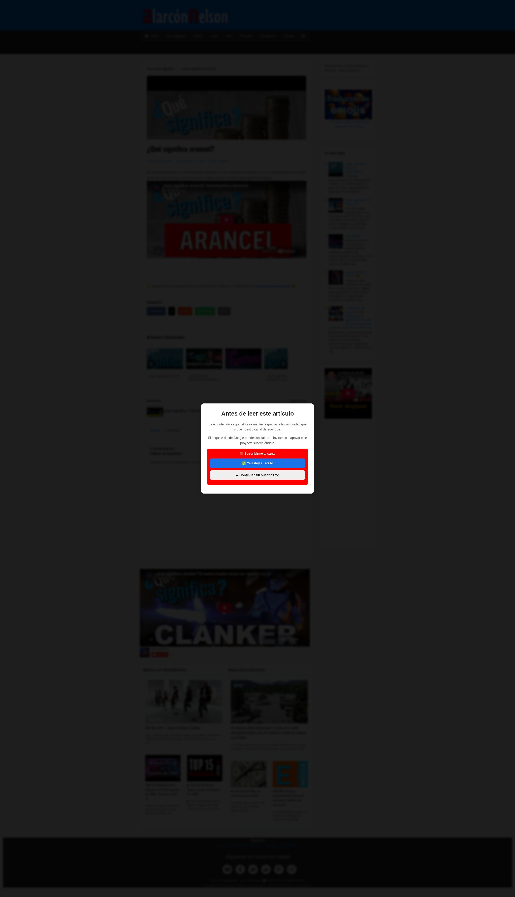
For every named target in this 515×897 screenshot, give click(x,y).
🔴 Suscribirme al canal (257, 464)
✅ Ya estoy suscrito (257, 463)
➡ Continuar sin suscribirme (257, 475)
